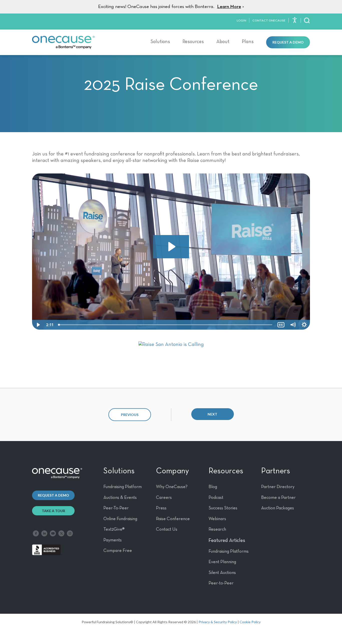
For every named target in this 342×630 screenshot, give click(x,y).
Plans (248, 41)
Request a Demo (288, 42)
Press (161, 508)
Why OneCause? (172, 487)
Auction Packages (277, 508)
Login (241, 20)
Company (172, 471)
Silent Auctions (222, 572)
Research (217, 529)
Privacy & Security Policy (218, 622)
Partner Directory (277, 487)
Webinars (217, 519)
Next (212, 414)
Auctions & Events (120, 497)
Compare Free (117, 550)
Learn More (229, 6)
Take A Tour (53, 511)
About (222, 41)
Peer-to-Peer (221, 583)
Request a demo (53, 495)
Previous (129, 414)
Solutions (160, 41)
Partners (275, 471)
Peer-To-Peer (116, 508)
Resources (193, 41)
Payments (112, 540)
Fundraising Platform (122, 487)
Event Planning (222, 562)
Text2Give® (114, 529)
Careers (164, 497)
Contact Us (166, 529)
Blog (213, 487)
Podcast (216, 497)
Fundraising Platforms (229, 551)
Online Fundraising (120, 519)
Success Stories (223, 508)
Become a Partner (278, 497)
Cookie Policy (250, 622)
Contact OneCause (268, 20)
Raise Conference (173, 519)
